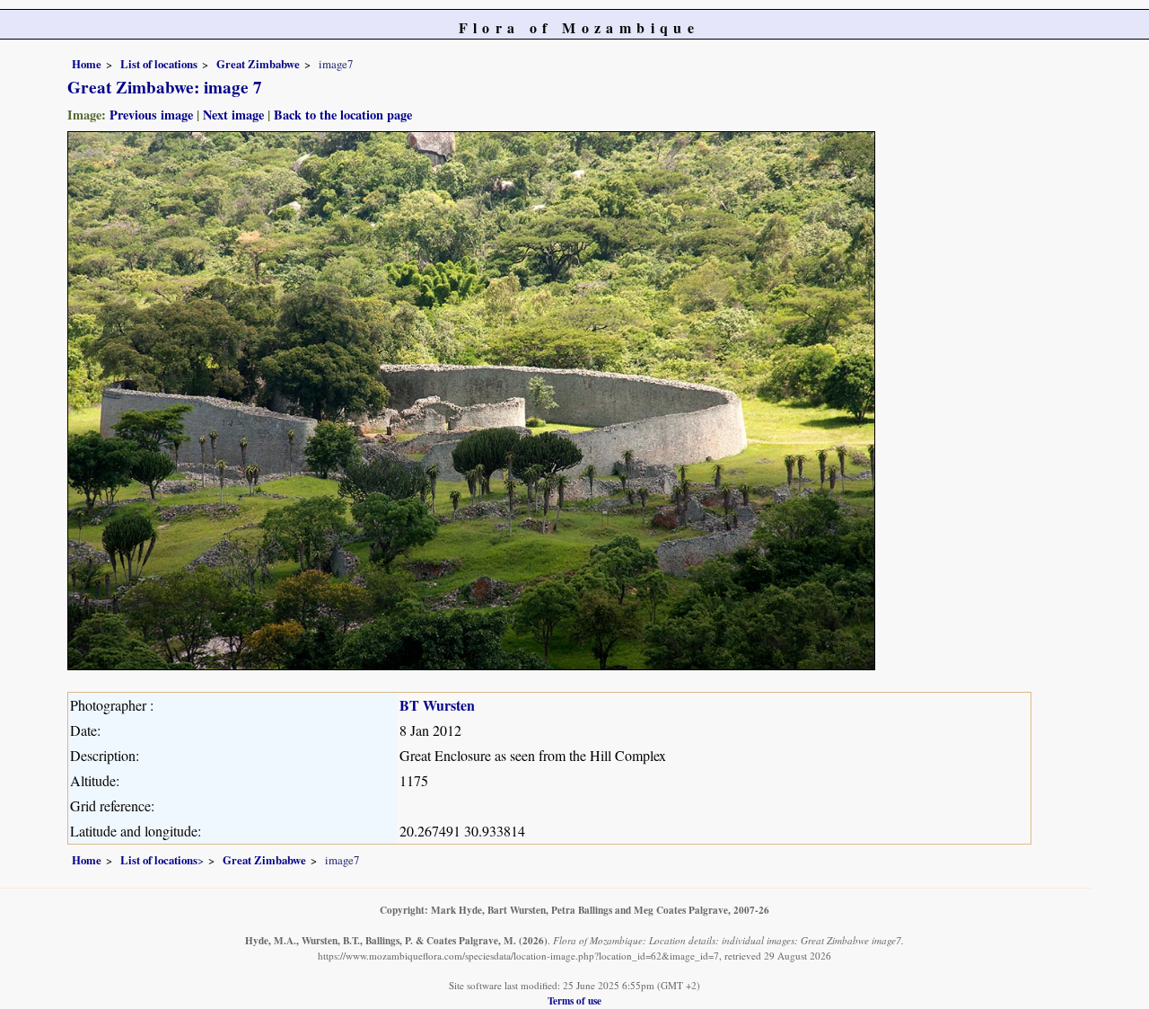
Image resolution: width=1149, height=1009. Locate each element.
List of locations (158, 64)
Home (86, 64)
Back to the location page (343, 114)
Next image (233, 114)
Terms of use (574, 1000)
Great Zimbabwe (258, 64)
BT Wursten (437, 705)
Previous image (151, 114)
